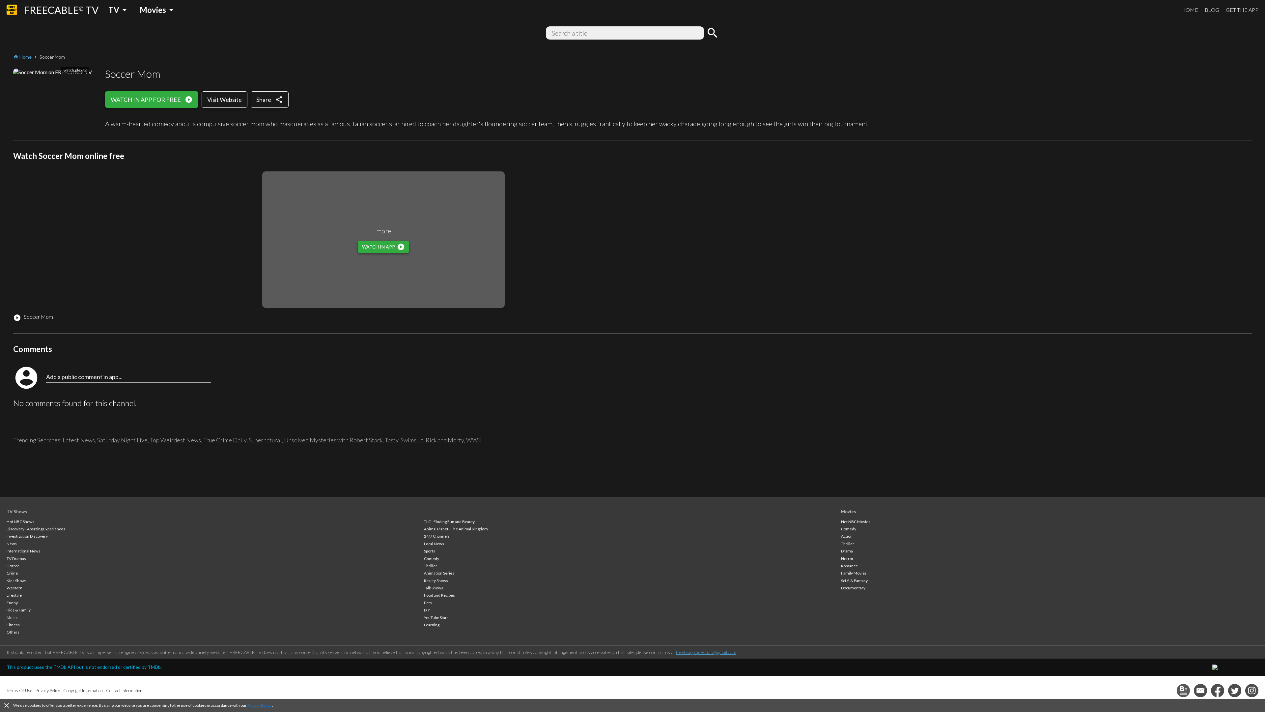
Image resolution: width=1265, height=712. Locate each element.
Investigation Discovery (27, 536)
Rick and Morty (445, 440)
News (12, 543)
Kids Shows (17, 580)
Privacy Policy (259, 705)
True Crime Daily (224, 440)
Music (12, 617)
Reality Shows (436, 580)
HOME (1189, 10)
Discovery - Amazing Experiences (36, 528)
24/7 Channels (437, 536)
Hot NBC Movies (855, 521)
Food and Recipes (439, 595)
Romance (849, 565)
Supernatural (265, 440)
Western (14, 587)
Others (13, 632)
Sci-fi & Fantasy (854, 580)
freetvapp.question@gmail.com (706, 652)
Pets (428, 602)
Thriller (430, 565)
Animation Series (439, 573)
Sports (429, 551)
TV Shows (17, 511)
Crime (12, 573)
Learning (431, 624)
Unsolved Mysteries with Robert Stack (333, 440)
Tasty (391, 440)
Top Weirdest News (175, 440)
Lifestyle (14, 595)
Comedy (431, 558)
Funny (12, 602)
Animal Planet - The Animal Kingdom (456, 528)
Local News (434, 543)
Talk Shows (433, 587)
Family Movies (854, 573)
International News (23, 551)
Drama (847, 551)
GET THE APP (1242, 10)
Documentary (853, 587)
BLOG (1212, 10)
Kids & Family (19, 610)
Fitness (13, 624)
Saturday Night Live (122, 440)
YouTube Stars (436, 617)
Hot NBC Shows (20, 521)
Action (847, 536)
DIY (427, 610)
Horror (13, 565)
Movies (848, 511)
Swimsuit (412, 440)
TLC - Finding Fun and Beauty (449, 521)
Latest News (79, 440)
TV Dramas (16, 558)
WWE (474, 440)
